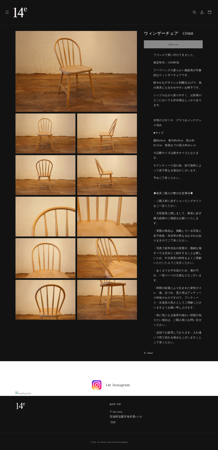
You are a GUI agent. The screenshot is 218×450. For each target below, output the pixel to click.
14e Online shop (104, 442)
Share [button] (150, 353)
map (113, 421)
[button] (7, 12)
